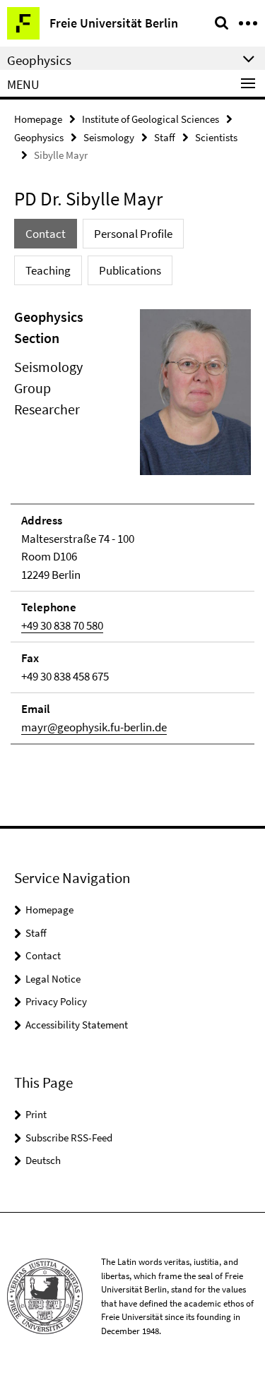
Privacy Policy (56, 1001)
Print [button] (36, 1114)
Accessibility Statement (76, 1024)
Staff (164, 137)
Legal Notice (53, 978)
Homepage (38, 119)
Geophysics (39, 137)
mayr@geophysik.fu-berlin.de (94, 727)
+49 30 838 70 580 (62, 625)
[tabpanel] (132, 525)
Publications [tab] (130, 270)
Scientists (216, 137)
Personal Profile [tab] (133, 233)
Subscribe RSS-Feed (68, 1137)
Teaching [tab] (48, 270)
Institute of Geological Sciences (150, 119)
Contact (43, 955)
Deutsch (43, 1160)
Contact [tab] (45, 233)
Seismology (108, 137)
